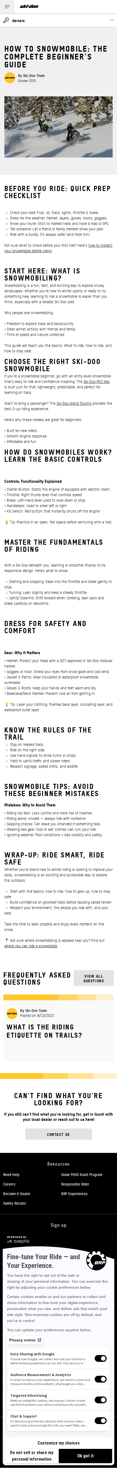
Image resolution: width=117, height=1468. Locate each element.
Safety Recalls (14, 1203)
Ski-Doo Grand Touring (74, 403)
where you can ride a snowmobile (30, 945)
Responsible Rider (75, 1183)
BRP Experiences (74, 1193)
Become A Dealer (16, 1193)
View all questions (94, 978)
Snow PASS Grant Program (81, 1174)
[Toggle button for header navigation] (7, 6)
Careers (9, 1183)
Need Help (11, 1174)
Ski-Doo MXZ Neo (97, 381)
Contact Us (58, 1134)
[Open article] (58, 1027)
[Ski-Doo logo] (29, 6)
